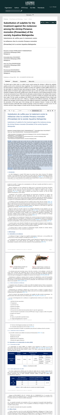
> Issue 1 (25, 19)
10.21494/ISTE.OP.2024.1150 (26, 77)
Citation (47, 22)
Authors (16, 8)
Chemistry (6, 19)
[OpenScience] (30, 3)
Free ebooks (41, 8)
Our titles (32, 8)
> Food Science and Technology (15, 19)
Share (53, 22)
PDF (42, 22)
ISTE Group (24, 8)
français (54, 6)
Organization (8, 8)
